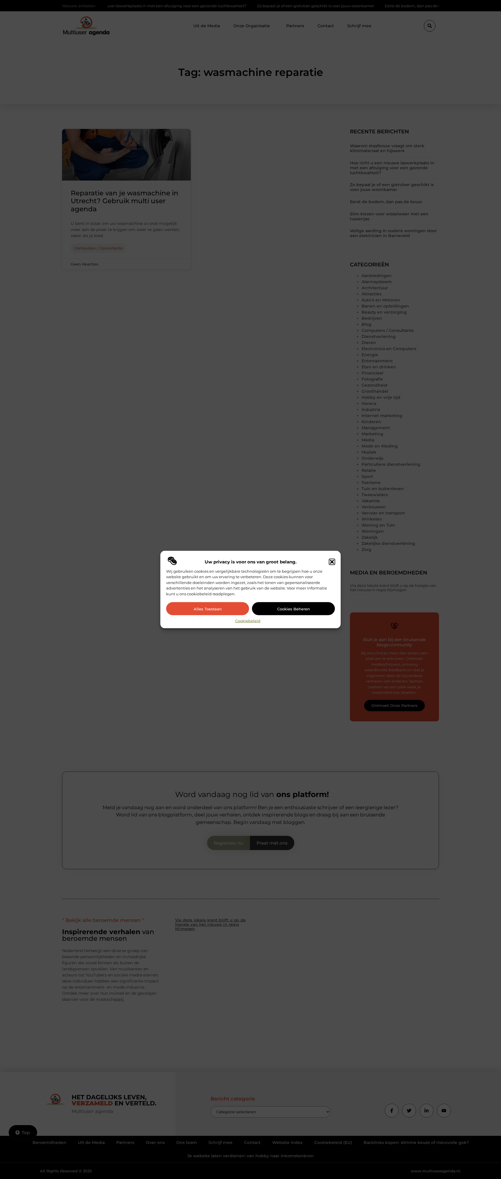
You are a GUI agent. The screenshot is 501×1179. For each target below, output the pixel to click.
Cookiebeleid (247, 620)
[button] (332, 562)
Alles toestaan (208, 608)
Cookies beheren (293, 608)
